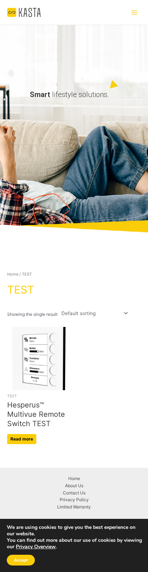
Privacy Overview (36, 547)
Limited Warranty (74, 506)
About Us (74, 485)
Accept (21, 560)
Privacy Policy (74, 499)
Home (12, 274)
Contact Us (74, 492)
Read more (21, 439)
